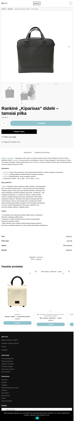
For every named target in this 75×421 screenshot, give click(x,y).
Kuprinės (4, 382)
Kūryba (3, 346)
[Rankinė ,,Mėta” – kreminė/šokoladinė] (17, 291)
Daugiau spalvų (19, 131)
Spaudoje (4, 350)
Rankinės (10, 9)
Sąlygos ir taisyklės (7, 364)
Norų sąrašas (5, 372)
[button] (70, 3)
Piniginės (4, 385)
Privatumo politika (7, 366)
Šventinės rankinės (50, 316)
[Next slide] (69, 47)
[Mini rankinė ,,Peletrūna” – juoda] (50, 291)
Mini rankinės (41, 314)
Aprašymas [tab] (28, 152)
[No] (71, 416)
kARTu (4, 186)
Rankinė (4, 158)
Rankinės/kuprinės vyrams (10, 388)
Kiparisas (10, 158)
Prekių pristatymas (7, 358)
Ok (37, 418)
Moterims (69, 236)
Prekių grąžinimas (7, 361)
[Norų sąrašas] (30, 273)
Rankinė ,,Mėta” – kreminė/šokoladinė (17, 316)
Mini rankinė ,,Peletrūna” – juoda (51, 318)
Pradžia (3, 9)
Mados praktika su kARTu (9, 340)
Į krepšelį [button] (17, 323)
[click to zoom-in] (36, 46)
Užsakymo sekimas (7, 369)
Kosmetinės (5, 393)
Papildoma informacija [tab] (42, 152)
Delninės (4, 390)
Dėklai (3, 398)
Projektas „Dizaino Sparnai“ (10, 343)
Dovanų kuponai (6, 401)
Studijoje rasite (58, 314)
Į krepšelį (41, 123)
